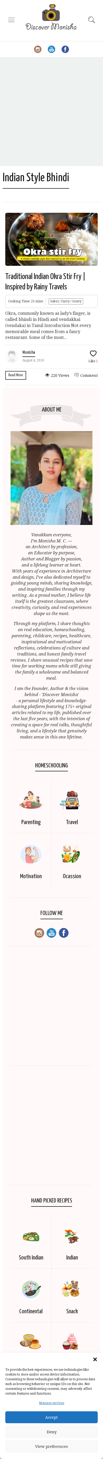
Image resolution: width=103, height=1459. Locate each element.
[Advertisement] (51, 111)
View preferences (51, 1446)
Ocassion (72, 876)
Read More (15, 375)
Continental (31, 1311)
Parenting (31, 822)
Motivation (31, 876)
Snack (72, 1311)
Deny (52, 1432)
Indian (72, 1258)
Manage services (51, 1403)
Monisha (28, 352)
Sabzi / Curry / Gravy (66, 301)
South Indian (31, 1258)
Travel (72, 822)
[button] (95, 1359)
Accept (51, 1417)
